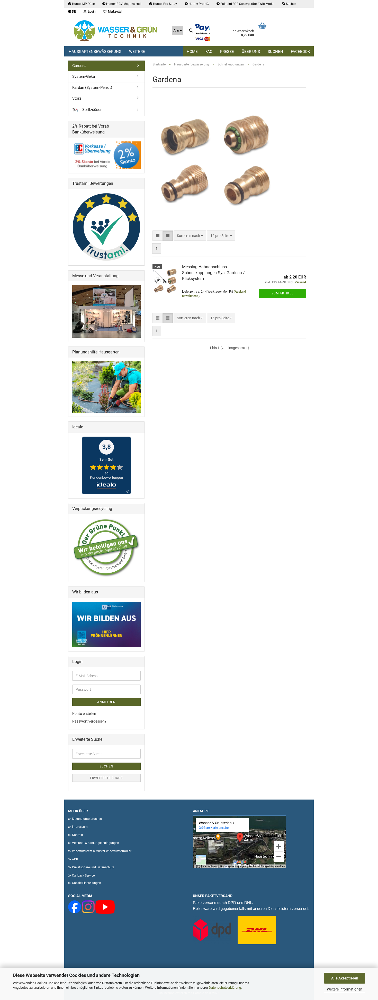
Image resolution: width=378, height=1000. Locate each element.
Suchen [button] (290, 4)
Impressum (80, 827)
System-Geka (83, 76)
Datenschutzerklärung (225, 987)
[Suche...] (191, 30)
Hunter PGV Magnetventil (123, 4)
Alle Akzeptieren (344, 978)
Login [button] (91, 11)
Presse (227, 51)
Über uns (251, 51)
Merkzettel (114, 11)
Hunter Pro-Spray (164, 4)
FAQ (208, 51)
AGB (75, 859)
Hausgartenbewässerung (95, 51)
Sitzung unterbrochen (87, 819)
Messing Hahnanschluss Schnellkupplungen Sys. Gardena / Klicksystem (213, 272)
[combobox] (190, 235)
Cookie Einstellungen (86, 883)
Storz (76, 98)
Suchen (275, 51)
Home (192, 51)
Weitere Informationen (344, 989)
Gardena (79, 65)
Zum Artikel (282, 293)
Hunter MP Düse (83, 4)
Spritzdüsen (91, 109)
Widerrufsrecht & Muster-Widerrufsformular (101, 851)
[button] (72, 11)
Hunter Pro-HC (198, 4)
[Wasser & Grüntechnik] (116, 30)
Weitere (137, 51)
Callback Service (83, 875)
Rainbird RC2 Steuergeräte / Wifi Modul (247, 4)
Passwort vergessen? (89, 721)
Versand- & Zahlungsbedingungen (95, 843)
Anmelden (106, 702)
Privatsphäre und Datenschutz (93, 867)
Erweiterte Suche (106, 778)
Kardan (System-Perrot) (92, 87)
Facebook (300, 51)
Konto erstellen (84, 713)
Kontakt (77, 835)
